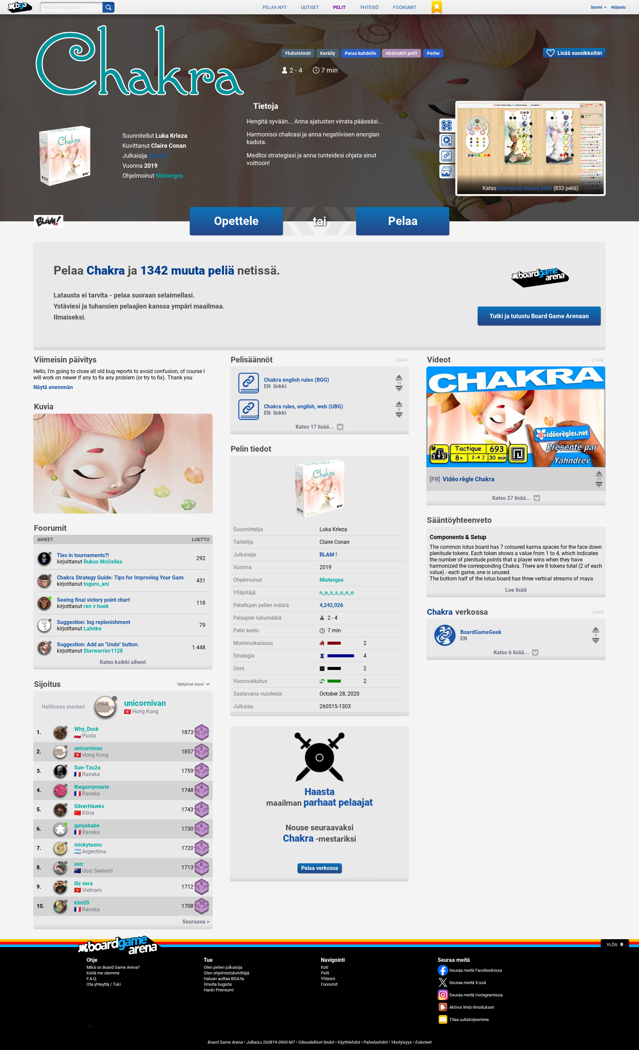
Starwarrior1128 (103, 651)
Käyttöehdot (348, 1042)
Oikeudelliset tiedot (316, 1042)
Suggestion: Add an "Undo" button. (98, 644)
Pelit (339, 7)
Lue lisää (516, 590)
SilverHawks (89, 806)
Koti (324, 967)
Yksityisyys (401, 1042)
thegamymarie (91, 787)
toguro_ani (96, 584)
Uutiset (310, 7)
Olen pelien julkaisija (223, 967)
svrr (79, 864)
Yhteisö (369, 7)
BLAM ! (158, 155)
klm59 (81, 903)
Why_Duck (86, 729)
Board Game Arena (225, 1042)
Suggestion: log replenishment (93, 622)
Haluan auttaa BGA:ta (224, 978)
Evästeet (423, 1042)
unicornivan (145, 703)
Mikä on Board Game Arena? (113, 967)
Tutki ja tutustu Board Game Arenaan (539, 316)
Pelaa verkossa (319, 868)
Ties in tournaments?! (83, 555)
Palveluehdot (375, 1042)
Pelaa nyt (275, 7)
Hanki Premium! (219, 989)
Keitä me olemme (103, 972)
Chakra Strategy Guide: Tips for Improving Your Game (121, 577)
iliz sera (83, 883)
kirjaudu (618, 7)
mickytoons (88, 845)
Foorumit (404, 7)
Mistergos (169, 175)
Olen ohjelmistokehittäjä (226, 972)
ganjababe (87, 825)
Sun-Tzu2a (87, 767)
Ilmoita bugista (218, 984)
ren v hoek (96, 606)
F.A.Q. (92, 978)
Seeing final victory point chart (93, 600)
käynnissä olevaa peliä (525, 188)
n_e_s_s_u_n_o (337, 592)
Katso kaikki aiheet (123, 662)
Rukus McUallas (103, 561)
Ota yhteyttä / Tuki (104, 984)
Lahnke (93, 628)
